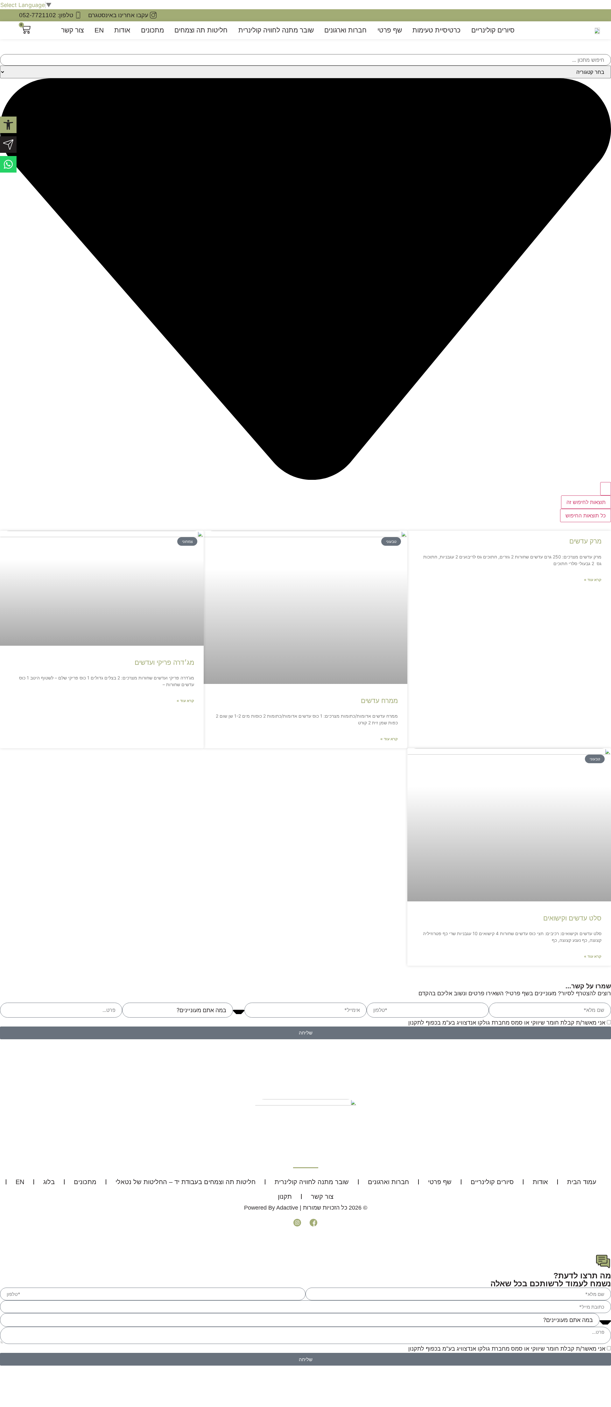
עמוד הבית (581, 1181)
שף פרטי (389, 30)
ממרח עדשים (379, 701)
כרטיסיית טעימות (436, 30)
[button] (8, 125)
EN (99, 30)
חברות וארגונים (345, 30)
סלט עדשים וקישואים (572, 918)
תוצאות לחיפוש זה (586, 502)
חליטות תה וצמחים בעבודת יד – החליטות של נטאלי (186, 1181)
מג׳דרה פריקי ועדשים (164, 662)
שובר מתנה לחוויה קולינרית (276, 30)
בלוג (49, 1181)
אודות (122, 30)
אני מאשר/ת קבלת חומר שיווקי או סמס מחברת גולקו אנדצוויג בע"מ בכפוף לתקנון (506, 1022)
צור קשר (72, 30)
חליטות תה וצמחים (201, 30)
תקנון (285, 1196)
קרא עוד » (592, 579)
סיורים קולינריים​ (493, 30)
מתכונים (152, 30)
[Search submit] (605, 488)
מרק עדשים (585, 541)
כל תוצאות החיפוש (585, 515)
